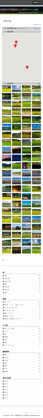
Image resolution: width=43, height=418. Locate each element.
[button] (27, 67)
